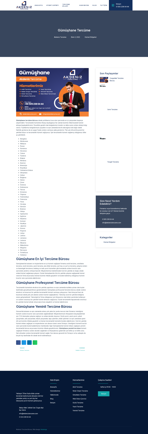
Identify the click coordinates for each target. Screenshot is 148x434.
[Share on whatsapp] (35, 342)
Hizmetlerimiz (52, 5)
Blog (95, 5)
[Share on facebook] (18, 342)
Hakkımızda (84, 5)
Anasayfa (39, 5)
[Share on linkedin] (29, 342)
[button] (103, 393)
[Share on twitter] (24, 342)
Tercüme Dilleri (66, 5)
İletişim (103, 5)
